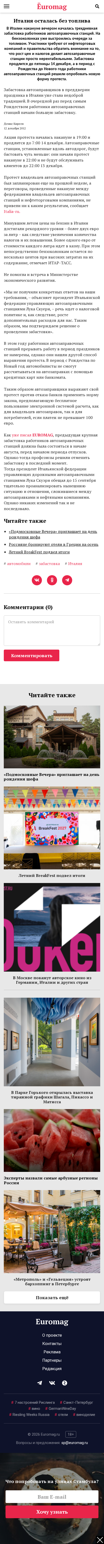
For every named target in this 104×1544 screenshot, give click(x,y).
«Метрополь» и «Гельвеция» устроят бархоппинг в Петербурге (52, 1281)
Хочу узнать (52, 1511)
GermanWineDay (60, 1408)
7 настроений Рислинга (33, 1402)
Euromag (52, 6)
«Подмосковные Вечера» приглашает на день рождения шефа (53, 534)
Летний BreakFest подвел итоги (39, 552)
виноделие (84, 1414)
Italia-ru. (12, 211)
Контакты (52, 1343)
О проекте (52, 1335)
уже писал (32, 435)
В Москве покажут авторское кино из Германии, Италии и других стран (52, 980)
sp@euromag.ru (74, 1442)
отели (61, 1414)
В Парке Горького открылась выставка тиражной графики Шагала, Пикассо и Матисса (52, 1097)
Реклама (52, 1351)
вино (34, 1408)
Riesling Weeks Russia (29, 1414)
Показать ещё (52, 1297)
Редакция (52, 1368)
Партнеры (52, 1360)
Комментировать (31, 655)
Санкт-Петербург (76, 1402)
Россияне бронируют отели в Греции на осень (53, 544)
